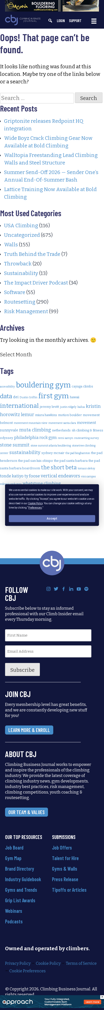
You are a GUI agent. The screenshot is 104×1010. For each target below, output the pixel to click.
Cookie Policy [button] (35, 503)
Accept (52, 518)
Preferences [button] (35, 507)
